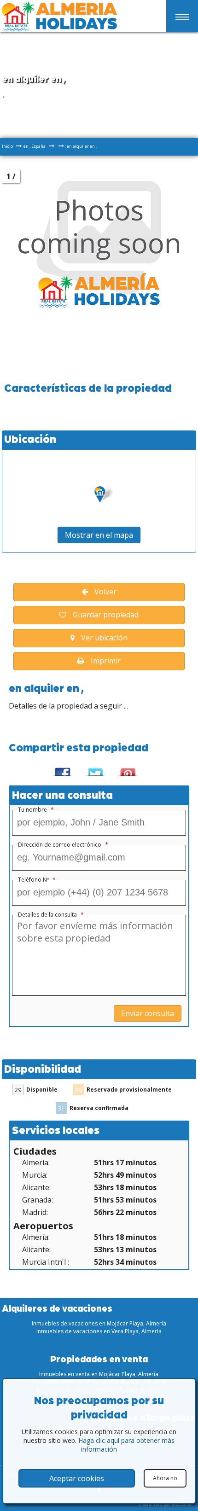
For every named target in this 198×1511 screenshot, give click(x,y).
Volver (104, 592)
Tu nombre (36, 810)
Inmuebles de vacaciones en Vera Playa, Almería (99, 1331)
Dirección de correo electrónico (63, 844)
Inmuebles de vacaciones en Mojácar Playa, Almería (99, 1323)
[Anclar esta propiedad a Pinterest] (127, 768)
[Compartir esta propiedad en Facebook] (61, 768)
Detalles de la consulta (51, 914)
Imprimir (105, 661)
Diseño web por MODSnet (165, 1504)
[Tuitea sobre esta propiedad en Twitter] (94, 768)
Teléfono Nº (37, 879)
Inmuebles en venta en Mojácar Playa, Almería (98, 1374)
